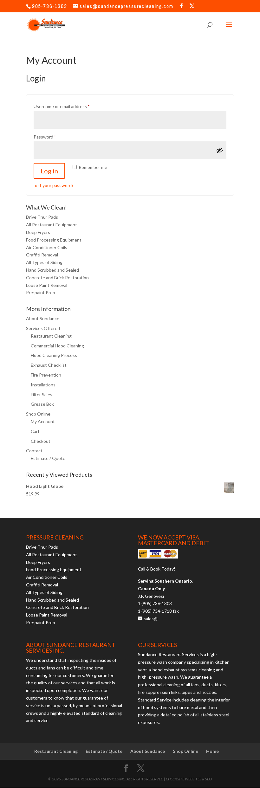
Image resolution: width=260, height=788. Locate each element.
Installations (43, 384)
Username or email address (70, 106)
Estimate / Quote (48, 458)
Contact (34, 450)
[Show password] (219, 150)
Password (54, 136)
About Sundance (42, 318)
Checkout (40, 441)
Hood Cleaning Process (54, 355)
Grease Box (42, 404)
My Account (43, 421)
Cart (35, 431)
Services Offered (43, 328)
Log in (49, 171)
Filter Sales (41, 394)
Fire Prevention (46, 375)
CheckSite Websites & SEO (189, 779)
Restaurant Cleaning (51, 336)
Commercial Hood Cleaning (57, 345)
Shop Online (38, 414)
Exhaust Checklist (49, 365)
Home (212, 751)
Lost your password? (53, 185)
